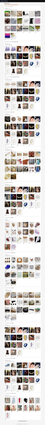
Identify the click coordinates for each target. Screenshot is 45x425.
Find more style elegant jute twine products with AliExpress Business (11, 4)
